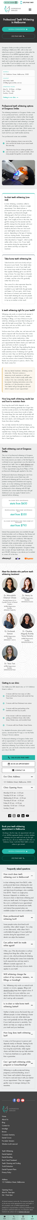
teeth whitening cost (27, 464)
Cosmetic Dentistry (8, 1135)
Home (4, 1116)
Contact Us (6, 1125)
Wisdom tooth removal (9, 1144)
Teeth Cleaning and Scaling (11, 1163)
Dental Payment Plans (9, 1169)
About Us (5, 1119)
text (4, 1217)
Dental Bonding (7, 1157)
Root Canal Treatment (9, 1160)
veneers (20, 988)
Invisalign (5, 1129)
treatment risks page (24, 1211)
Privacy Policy (6, 1172)
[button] (18, 29)
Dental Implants (7, 1154)
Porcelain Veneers (8, 1141)
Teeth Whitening (7, 1151)
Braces (4, 1132)
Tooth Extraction (7, 1166)
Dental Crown (6, 1138)
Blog (3, 1122)
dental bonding (9, 990)
